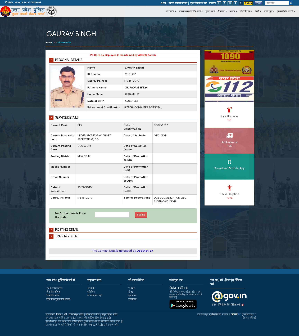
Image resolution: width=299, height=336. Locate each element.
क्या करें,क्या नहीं (94, 295)
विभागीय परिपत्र (53, 291)
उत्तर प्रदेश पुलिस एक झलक (58, 299)
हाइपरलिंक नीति (109, 314)
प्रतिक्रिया (91, 291)
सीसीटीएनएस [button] (245, 11)
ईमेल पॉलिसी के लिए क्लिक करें (226, 304)
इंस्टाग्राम (132, 295)
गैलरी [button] (257, 11)
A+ (230, 3)
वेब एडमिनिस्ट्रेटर (97, 324)
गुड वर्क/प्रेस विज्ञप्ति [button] (285, 11)
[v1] (291, 3)
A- (219, 3)
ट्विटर (131, 291)
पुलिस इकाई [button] (210, 11)
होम (164, 3)
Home (49, 42)
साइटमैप (212, 3)
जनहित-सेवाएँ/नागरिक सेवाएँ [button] (190, 11)
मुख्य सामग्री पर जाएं (198, 3)
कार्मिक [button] (232, 11)
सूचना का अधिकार (54, 287)
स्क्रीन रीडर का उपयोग (178, 3)
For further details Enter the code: (70, 215)
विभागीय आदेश (53, 295)
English (248, 3)
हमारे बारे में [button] (170, 11)
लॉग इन (258, 3)
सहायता (90, 287)
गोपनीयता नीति (92, 314)
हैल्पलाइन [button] (221, 11)
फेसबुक (131, 287)
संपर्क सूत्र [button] (268, 11)
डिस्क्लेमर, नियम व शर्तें (56, 314)
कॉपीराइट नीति (76, 314)
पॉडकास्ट (132, 299)
